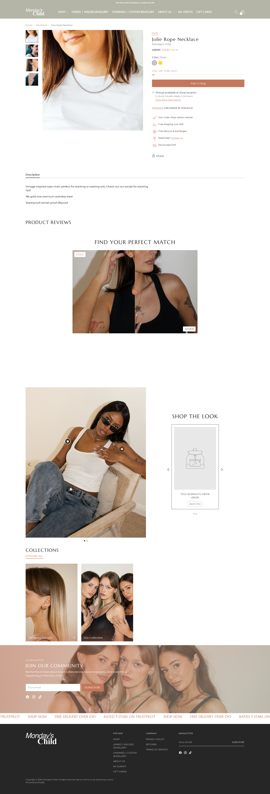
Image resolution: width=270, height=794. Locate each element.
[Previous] (107, 2)
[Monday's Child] (35, 11)
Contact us (177, 138)
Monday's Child (161, 44)
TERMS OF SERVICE (157, 749)
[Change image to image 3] (32, 65)
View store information (168, 99)
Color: (159, 57)
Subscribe (238, 742)
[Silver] (154, 63)
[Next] (162, 2)
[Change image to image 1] (32, 36)
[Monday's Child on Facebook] (27, 697)
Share (160, 155)
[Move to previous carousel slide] (234, 358)
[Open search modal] (236, 12)
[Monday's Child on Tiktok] (40, 697)
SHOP (116, 739)
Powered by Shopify (35, 782)
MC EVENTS (119, 766)
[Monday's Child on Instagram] (34, 697)
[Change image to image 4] (32, 79)
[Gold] (160, 63)
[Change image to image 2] (32, 50)
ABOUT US (119, 761)
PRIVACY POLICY (155, 739)
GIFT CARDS (120, 771)
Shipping (157, 107)
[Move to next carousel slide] (241, 357)
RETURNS (151, 744)
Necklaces (41, 25)
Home (29, 25)
